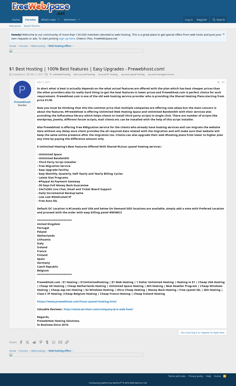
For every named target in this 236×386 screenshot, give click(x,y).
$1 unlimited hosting (60, 74)
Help (208, 376)
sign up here (67, 38)
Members (70, 19)
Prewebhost (18, 74)
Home (16, 19)
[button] (58, 19)
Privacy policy (195, 376)
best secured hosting (84, 74)
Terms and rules (177, 376)
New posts (15, 25)
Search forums (32, 25)
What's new (48, 19)
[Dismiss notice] (223, 35)
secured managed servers (161, 74)
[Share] (218, 82)
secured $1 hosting (108, 74)
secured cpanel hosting (133, 74)
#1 (223, 82)
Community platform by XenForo (118, 382)
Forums (30, 19)
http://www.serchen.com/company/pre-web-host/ (98, 309)
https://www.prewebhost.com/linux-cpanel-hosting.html (77, 301)
